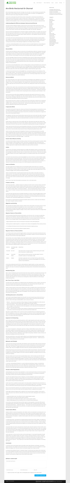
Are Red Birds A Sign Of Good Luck (54, 9)
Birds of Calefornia (52, 28)
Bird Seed (50, 25)
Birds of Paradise (51, 29)
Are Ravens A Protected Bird (53, 11)
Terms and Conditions (50, 481)
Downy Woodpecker (52, 34)
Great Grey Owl (51, 35)
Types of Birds (51, 45)
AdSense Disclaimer (39, 481)
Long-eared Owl (51, 38)
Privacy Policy (44, 481)
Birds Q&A (43, 481)
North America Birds (52, 39)
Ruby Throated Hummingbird (53, 42)
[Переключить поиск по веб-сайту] (64, 3)
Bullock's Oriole (51, 33)
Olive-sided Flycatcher (52, 40)
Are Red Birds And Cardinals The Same (55, 10)
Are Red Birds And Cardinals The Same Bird (55, 14)
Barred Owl (51, 19)
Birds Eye (50, 26)
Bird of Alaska (51, 23)
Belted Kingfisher (52, 20)
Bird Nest (50, 22)
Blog (50, 32)
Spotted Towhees (52, 44)
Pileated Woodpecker (52, 41)
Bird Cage (50, 21)
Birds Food (51, 27)
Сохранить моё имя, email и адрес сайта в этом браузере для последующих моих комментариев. (24, 472)
